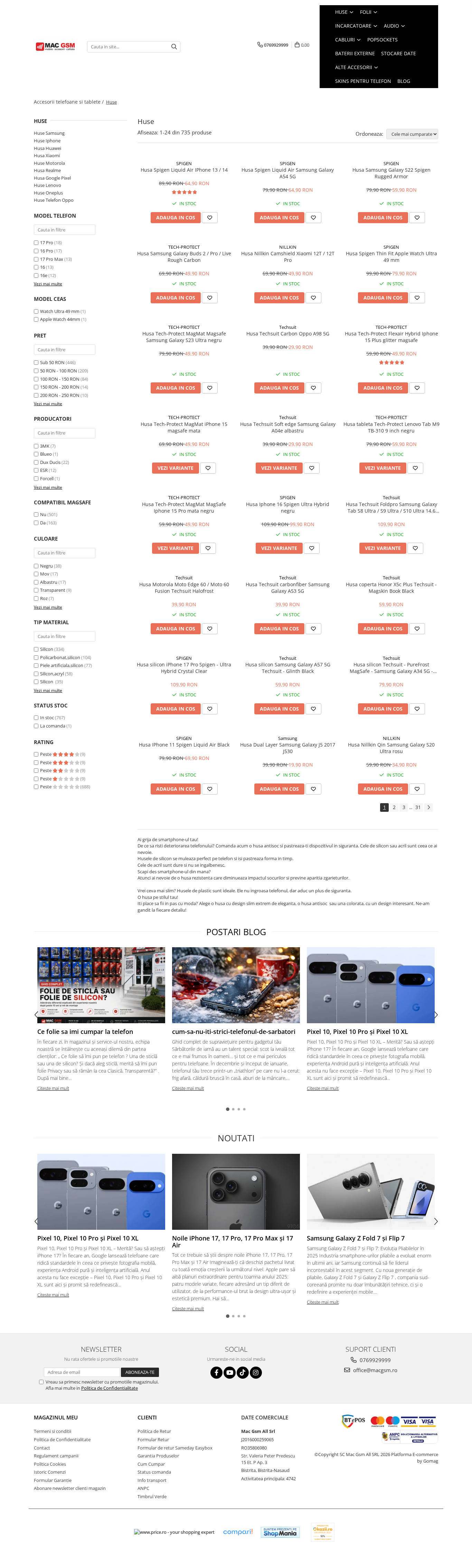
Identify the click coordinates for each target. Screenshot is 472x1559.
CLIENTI (147, 1417)
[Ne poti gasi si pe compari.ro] (238, 1532)
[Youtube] (230, 1373)
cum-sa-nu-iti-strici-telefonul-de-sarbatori (233, 1031)
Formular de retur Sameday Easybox (175, 1448)
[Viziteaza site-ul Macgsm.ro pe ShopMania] (280, 1532)
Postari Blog (236, 932)
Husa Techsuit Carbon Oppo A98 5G (287, 333)
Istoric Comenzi (50, 1472)
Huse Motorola (49, 163)
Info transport (152, 1480)
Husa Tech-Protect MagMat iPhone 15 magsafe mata (184, 427)
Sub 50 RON (52, 362)
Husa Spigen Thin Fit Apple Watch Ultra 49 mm (391, 256)
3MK (44, 446)
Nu (43, 514)
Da (43, 523)
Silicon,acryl (52, 674)
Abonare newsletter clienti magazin (70, 1488)
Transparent (52, 590)
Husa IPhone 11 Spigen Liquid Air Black (184, 744)
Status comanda (154, 1472)
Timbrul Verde (152, 1496)
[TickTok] (243, 1373)
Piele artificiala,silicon (61, 665)
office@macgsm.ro (374, 1370)
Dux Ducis (50, 462)
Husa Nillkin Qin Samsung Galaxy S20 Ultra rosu (391, 747)
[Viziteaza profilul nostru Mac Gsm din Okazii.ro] (322, 1532)
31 (418, 807)
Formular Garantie (53, 1480)
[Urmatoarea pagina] (428, 807)
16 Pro (46, 251)
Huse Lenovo (47, 185)
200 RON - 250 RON (59, 395)
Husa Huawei (47, 148)
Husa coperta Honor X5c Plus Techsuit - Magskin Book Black (391, 587)
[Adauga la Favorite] (210, 217)
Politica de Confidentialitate (109, 1388)
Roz (44, 598)
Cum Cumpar (151, 1464)
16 (42, 267)
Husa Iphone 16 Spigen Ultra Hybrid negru (287, 507)
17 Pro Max (51, 259)
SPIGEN (184, 163)
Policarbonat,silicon (60, 657)
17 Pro (46, 242)
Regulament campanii (56, 1456)
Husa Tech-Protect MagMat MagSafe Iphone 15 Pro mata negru (184, 507)
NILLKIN (287, 247)
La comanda (52, 726)
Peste (46, 754)
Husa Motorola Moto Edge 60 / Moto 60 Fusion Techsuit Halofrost (184, 587)
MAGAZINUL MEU (56, 1417)
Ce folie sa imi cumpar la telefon (85, 1031)
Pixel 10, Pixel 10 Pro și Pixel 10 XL (357, 1031)
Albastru (48, 582)
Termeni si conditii (52, 1431)
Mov (44, 574)
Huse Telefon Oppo (54, 200)
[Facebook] (216, 1373)
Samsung (287, 738)
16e (43, 275)
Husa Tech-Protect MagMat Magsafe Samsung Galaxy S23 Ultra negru (184, 336)
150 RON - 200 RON (59, 387)
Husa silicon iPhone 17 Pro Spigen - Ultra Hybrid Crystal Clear (184, 667)
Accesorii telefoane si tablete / (69, 101)
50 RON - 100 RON (58, 371)
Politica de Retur (154, 1431)
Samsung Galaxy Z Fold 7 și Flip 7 (356, 1238)
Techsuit (287, 327)
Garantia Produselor (158, 1456)
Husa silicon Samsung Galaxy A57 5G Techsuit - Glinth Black (287, 667)
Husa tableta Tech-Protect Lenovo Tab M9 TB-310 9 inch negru (391, 427)
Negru (46, 566)
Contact (42, 1448)
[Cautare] (174, 47)
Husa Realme (47, 170)
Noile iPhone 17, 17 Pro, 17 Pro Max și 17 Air (232, 1241)
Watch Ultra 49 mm (59, 311)
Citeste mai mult (53, 1088)
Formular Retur (153, 1439)
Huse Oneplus (48, 193)
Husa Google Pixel (52, 178)
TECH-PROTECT (184, 247)
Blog (403, 81)
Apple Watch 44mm (60, 319)
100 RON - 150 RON (59, 379)
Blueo (46, 454)
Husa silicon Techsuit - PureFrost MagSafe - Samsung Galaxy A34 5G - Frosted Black (391, 667)
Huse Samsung (49, 133)
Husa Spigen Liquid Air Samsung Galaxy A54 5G (288, 173)
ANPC (143, 1488)
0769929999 (374, 1360)
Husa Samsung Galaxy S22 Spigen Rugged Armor (391, 173)
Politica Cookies (50, 1464)
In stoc (47, 717)
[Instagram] (256, 1373)
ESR (44, 470)
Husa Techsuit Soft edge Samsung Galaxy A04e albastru (288, 427)
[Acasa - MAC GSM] (55, 46)
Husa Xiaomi (47, 155)
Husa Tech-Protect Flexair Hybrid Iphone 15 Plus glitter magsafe (391, 336)
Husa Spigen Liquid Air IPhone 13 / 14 (184, 170)
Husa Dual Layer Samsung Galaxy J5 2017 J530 (287, 747)
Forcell (47, 478)
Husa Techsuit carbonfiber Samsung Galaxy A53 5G (288, 587)
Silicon (46, 649)
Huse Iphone (47, 140)
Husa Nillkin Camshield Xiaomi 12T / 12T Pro (287, 256)
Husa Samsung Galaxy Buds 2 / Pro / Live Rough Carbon (184, 256)
